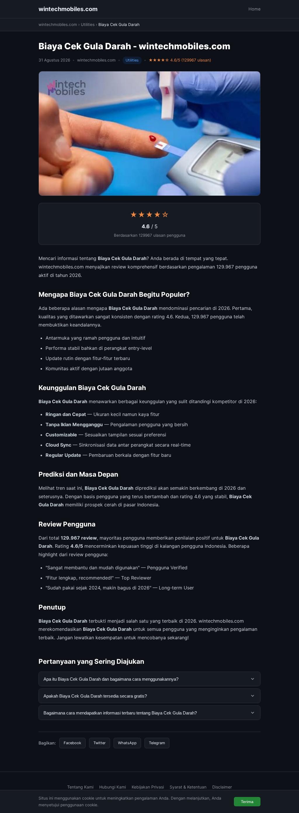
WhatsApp (127, 743)
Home (254, 8)
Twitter (99, 743)
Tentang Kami (80, 786)
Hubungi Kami (112, 786)
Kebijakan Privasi (148, 786)
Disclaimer (222, 786)
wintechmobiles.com (68, 9)
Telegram (157, 743)
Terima (247, 801)
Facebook (72, 743)
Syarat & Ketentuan (188, 786)
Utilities (88, 24)
